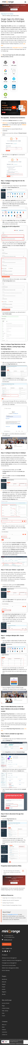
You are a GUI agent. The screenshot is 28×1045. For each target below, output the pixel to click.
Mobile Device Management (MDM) (10, 968)
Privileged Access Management (9, 963)
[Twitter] (7, 951)
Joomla (3, 989)
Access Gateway (6, 970)
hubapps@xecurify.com (17, 47)
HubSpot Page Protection (8, 902)
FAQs (3, 1013)
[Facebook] (10, 951)
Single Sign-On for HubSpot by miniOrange (11, 898)
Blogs (3, 1005)
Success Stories (5, 1003)
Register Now (14, 9)
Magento (4, 991)
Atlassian (4, 981)
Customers (4, 1032)
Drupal (3, 986)
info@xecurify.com (8, 939)
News (3, 1027)
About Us (4, 1024)
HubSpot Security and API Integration (10, 900)
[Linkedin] (3, 951)
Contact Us (6, 944)
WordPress (4, 979)
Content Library (5, 1008)
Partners (4, 1029)
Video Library (5, 1010)
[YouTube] (5, 951)
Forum (3, 1015)
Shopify (3, 984)
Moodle (4, 994)
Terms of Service (11, 1043)
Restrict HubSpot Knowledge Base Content (12, 905)
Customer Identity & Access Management (12, 960)
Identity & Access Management (9, 958)
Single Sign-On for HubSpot (7, 13)
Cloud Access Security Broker (9, 965)
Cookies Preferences (20, 1043)
